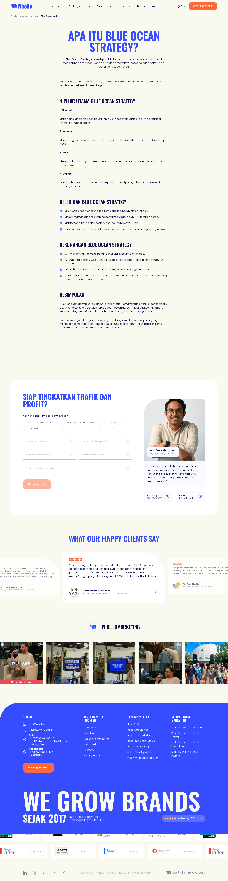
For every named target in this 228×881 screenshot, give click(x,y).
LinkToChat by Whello (140, 752)
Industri (122, 6)
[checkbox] (24, 421)
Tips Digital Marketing (96, 739)
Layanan (54, 6)
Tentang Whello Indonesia (94, 719)
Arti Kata (34, 16)
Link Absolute (114, 576)
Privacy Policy (92, 755)
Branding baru (37, 428)
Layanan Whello (138, 717)
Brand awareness (113, 422)
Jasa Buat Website (138, 735)
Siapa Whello (91, 727)
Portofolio (102, 6)
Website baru (73, 428)
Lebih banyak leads (40, 422)
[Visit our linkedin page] (25, 873)
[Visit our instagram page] (34, 873)
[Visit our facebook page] (64, 873)
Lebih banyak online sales (80, 422)
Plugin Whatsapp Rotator (142, 758)
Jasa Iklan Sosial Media (141, 741)
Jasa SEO (109, 428)
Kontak (156, 6)
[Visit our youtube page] (54, 873)
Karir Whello (90, 744)
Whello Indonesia (19, 16)
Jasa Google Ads (137, 730)
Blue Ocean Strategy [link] (50, 16)
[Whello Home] (21, 6)
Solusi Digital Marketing (180, 719)
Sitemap (89, 750)
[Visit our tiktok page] (44, 873)
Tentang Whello (77, 6)
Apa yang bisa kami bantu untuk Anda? (45, 415)
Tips (139, 6)
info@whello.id (38, 724)
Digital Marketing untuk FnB (187, 727)
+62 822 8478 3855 (40, 730)
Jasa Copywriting (138, 746)
